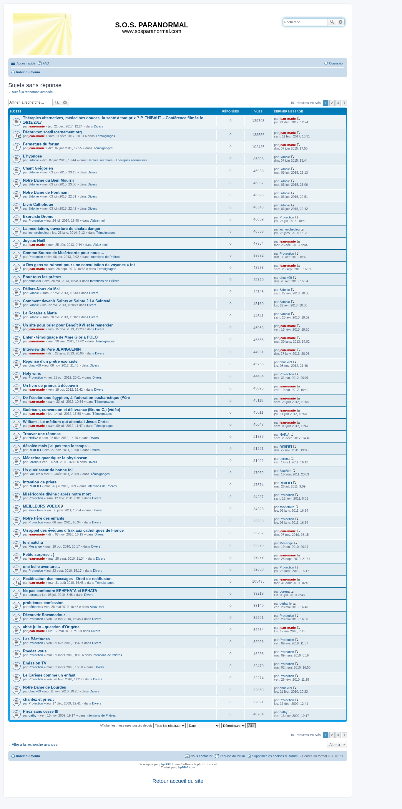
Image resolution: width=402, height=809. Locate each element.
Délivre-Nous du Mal (41, 289)
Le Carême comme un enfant (49, 675)
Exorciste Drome (38, 216)
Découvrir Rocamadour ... (46, 615)
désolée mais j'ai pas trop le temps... (56, 446)
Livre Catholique (38, 204)
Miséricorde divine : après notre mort (57, 494)
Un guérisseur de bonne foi (48, 470)
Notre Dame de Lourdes (44, 687)
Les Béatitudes (36, 639)
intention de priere (40, 482)
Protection (36, 220)
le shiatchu (33, 542)
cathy (32, 715)
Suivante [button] (344, 103)
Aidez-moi (97, 220)
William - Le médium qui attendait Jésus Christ (66, 422)
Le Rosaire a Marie (40, 313)
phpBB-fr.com (186, 767)
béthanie (35, 607)
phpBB (164, 764)
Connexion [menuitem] (336, 63)
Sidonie (34, 160)
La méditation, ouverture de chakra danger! (62, 228)
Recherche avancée (340, 22)
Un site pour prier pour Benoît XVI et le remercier (68, 325)
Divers (98, 126)
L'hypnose (32, 156)
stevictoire (36, 510)
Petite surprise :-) (38, 554)
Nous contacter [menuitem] (201, 756)
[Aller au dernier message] (298, 118)
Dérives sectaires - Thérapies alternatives (117, 160)
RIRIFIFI (35, 450)
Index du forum (28, 756)
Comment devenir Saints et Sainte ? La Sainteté (66, 301)
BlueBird (34, 474)
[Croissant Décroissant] (233, 725)
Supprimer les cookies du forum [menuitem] (275, 756)
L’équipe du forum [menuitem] (232, 756)
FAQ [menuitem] (46, 63)
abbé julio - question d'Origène (51, 627)
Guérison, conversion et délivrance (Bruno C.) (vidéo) (71, 409)
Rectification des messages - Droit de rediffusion (67, 578)
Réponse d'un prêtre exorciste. (51, 361)
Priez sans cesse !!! (40, 711)
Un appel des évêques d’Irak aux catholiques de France (73, 530)
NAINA (33, 438)
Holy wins (32, 373)
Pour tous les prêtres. (42, 277)
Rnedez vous (34, 651)
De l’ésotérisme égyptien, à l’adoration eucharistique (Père (76, 397)
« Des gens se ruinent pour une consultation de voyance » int (79, 265)
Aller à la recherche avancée (32, 92)
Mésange (35, 546)
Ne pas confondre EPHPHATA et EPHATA (60, 590)
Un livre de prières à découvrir (50, 385)
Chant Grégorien (38, 168)
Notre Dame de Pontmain (46, 192)
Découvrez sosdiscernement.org (52, 132)
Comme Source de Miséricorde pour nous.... (63, 253)
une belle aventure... (41, 566)
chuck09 (35, 281)
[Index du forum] (42, 32)
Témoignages (105, 136)
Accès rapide (25, 63)
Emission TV (34, 663)
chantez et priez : (38, 699)
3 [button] (338, 103)
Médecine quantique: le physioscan (55, 458)
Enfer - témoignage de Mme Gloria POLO (60, 337)
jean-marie (37, 126)
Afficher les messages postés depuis (126, 725)
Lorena (34, 462)
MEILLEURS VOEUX (41, 506)
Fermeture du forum (41, 144)
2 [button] (332, 103)
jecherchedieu (39, 232)
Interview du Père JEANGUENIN (52, 349)
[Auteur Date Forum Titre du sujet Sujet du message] (203, 725)
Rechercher (332, 22)
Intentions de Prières (105, 256)
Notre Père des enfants (43, 518)
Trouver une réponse (42, 434)
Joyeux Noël (34, 240)
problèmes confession (43, 603)
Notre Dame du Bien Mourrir (48, 180)
